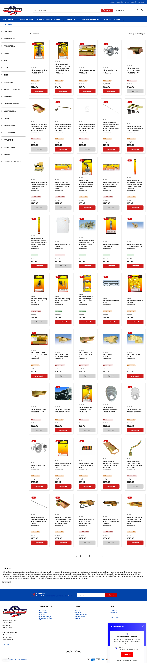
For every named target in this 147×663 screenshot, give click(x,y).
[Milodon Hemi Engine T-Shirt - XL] (63, 225)
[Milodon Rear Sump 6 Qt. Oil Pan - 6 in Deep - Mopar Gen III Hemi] (87, 504)
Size (5, 60)
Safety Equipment (8, 19)
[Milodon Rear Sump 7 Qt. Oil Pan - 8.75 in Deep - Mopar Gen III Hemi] (135, 50)
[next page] (102, 556)
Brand (6, 53)
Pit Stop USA (10, 659)
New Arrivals (114, 617)
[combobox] (73, 10)
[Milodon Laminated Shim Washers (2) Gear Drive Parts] (63, 448)
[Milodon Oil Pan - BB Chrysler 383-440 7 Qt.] (63, 339)
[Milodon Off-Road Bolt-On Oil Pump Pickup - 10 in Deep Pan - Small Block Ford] (111, 167)
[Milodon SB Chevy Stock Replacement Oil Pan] (39, 393)
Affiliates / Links (79, 616)
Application (8, 140)
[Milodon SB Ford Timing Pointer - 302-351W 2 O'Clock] (63, 283)
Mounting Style (10, 111)
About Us (77, 611)
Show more (6, 582)
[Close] (143, 626)
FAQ (39, 620)
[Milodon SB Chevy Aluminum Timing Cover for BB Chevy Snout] (111, 393)
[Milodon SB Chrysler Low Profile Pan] (111, 339)
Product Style (9, 46)
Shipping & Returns (44, 616)
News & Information (80, 614)
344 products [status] (34, 34)
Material (7, 154)
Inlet (6, 75)
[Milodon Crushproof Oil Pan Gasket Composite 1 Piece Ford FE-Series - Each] (87, 283)
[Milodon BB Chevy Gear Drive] (111, 50)
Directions (5, 644)
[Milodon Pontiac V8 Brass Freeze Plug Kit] (135, 283)
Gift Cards (113, 611)
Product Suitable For (12, 162)
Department (8, 32)
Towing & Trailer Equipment (90, 19)
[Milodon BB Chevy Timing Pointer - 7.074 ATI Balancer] (39, 283)
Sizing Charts (42, 612)
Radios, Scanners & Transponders (48, 19)
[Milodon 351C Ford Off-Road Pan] (135, 339)
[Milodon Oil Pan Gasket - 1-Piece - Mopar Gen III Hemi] (87, 448)
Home (4, 24)
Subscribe (111, 595)
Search (108, 10)
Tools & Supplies (70, 19)
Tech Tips (41, 614)
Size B (6, 68)
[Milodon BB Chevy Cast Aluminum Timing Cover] (135, 393)
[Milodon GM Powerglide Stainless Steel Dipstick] (63, 393)
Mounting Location (11, 104)
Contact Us (141, 2)
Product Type (9, 39)
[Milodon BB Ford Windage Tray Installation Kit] (39, 50)
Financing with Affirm (45, 618)
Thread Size (8, 82)
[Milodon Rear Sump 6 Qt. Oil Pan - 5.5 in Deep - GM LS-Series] (111, 504)
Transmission (9, 125)
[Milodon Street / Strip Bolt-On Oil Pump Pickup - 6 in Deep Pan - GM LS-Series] (63, 167)
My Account (42, 611)
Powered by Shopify (20, 659)
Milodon (10, 24)
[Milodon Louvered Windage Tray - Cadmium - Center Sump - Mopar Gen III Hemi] (111, 448)
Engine (6, 118)
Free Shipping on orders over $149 (119, 2)
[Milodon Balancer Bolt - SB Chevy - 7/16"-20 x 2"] (135, 225)
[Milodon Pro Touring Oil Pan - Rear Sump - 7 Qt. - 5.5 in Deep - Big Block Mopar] (135, 504)
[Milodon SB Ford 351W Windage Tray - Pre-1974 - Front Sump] (39, 339)
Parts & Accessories (26, 19)
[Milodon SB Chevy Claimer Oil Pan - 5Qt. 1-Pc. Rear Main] (87, 339)
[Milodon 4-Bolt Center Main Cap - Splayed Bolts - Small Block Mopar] (135, 108)
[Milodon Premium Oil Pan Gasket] (111, 283)
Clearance (113, 612)
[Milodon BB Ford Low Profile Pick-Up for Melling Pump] (87, 393)
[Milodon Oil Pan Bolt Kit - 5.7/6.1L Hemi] (111, 225)
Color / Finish (9, 147)
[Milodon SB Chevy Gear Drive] (39, 448)
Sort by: (136, 34)
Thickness (8, 97)
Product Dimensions (12, 89)
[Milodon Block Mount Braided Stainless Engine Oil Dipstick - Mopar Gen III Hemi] (39, 504)
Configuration (9, 133)
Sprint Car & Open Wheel (112, 19)
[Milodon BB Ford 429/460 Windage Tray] (87, 50)
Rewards (133, 2)
